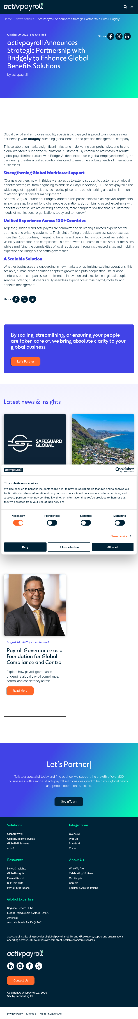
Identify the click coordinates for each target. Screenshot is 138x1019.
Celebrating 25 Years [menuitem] (81, 873)
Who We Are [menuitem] (76, 868)
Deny (25, 546)
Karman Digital (24, 996)
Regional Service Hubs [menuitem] (20, 908)
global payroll (55, 936)
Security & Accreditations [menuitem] (83, 887)
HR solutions (86, 936)
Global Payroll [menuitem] (15, 833)
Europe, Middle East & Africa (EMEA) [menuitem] (28, 912)
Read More (20, 690)
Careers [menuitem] (73, 882)
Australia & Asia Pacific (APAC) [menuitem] (25, 922)
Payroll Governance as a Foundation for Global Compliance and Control (35, 656)
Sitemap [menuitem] (31, 1013)
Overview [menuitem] (74, 833)
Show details (119, 536)
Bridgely (34, 138)
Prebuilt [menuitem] (73, 838)
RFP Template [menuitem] (15, 882)
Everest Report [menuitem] (15, 878)
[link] (131, 7)
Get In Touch (69, 801)
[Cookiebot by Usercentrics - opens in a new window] (118, 470)
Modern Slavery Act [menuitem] (51, 1013)
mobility (68, 936)
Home (8, 19)
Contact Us (20, 980)
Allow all (112, 546)
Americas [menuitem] (12, 917)
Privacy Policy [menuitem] (15, 1013)
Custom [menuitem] (73, 848)
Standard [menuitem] (74, 843)
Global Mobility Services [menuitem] (21, 838)
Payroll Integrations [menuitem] (18, 887)
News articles (24, 19)
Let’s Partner (25, 361)
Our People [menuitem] (75, 878)
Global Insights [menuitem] (15, 873)
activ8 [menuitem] (10, 848)
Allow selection (69, 546)
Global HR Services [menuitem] (18, 843)
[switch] (52, 523)
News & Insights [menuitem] (16, 868)
